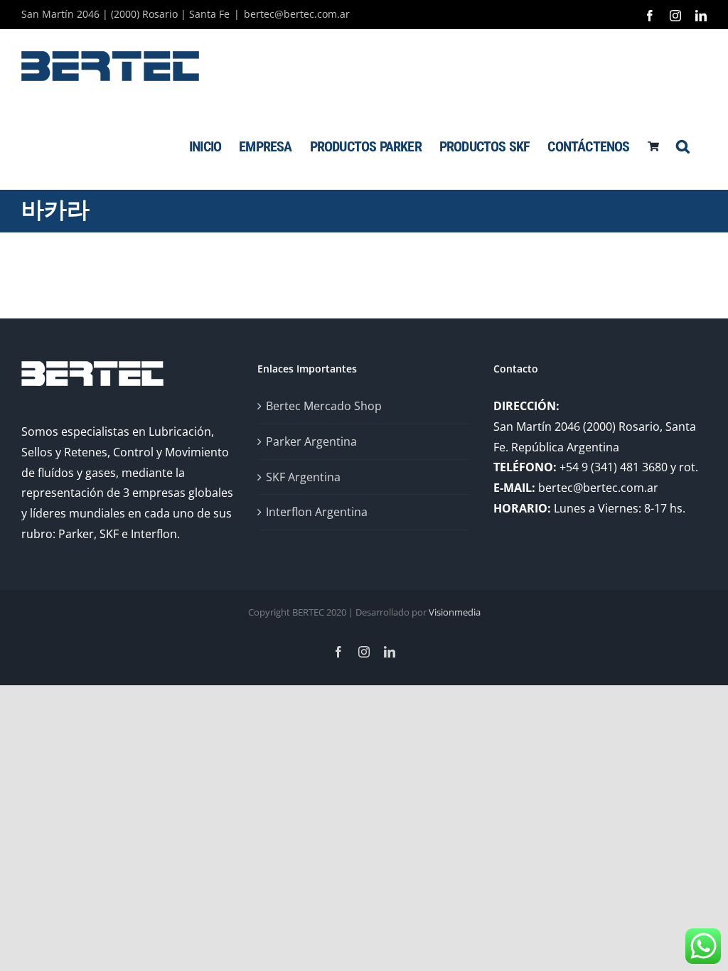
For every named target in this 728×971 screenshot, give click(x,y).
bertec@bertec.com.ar (297, 14)
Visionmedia (455, 612)
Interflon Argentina (317, 512)
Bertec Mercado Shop (324, 406)
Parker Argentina (311, 441)
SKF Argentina (303, 477)
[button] (682, 146)
